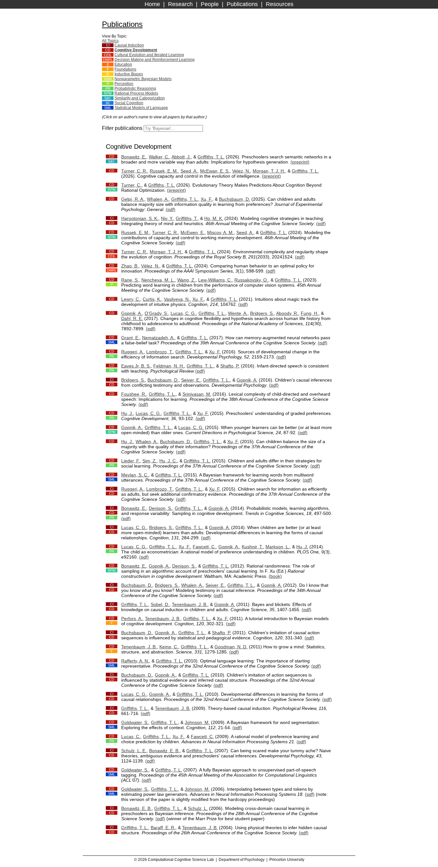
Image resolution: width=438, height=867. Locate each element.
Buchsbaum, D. (234, 199)
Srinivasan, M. (196, 394)
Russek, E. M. (164, 170)
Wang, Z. (186, 279)
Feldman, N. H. (168, 365)
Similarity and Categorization (139, 98)
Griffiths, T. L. (211, 156)
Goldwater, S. (134, 722)
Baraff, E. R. (163, 827)
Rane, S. (130, 279)
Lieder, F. (130, 460)
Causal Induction (129, 45)
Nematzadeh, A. (158, 337)
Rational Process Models (136, 93)
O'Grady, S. (156, 313)
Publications (242, 4)
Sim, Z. (149, 460)
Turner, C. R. (134, 170)
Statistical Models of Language (141, 107)
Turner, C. (131, 185)
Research (180, 4)
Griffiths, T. (187, 218)
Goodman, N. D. (231, 646)
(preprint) (300, 161)
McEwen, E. (193, 232)
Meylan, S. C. (134, 474)
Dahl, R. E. (132, 318)
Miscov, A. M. (220, 232)
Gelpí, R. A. (132, 199)
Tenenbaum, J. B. (189, 604)
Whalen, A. (158, 199)
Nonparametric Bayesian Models (143, 79)
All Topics (110, 40)
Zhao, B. (130, 265)
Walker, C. (159, 156)
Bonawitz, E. (133, 156)
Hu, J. (127, 413)
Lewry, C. (130, 299)
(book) (275, 576)
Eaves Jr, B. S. (136, 365)
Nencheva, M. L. (158, 279)
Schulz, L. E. (134, 750)
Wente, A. (238, 313)
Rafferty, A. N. (135, 660)
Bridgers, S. (262, 313)
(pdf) (170, 209)
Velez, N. (241, 170)
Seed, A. (189, 170)
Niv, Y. (167, 218)
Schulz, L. (198, 808)
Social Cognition (128, 103)
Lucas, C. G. (183, 313)
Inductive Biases (128, 74)
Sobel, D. (160, 604)
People (210, 4)
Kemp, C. (168, 646)
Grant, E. (130, 337)
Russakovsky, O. (251, 279)
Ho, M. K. (213, 218)
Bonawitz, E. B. (164, 750)
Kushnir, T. (252, 546)
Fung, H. (309, 313)
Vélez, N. (150, 265)
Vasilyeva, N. (177, 299)
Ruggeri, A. (132, 351)
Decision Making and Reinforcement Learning (154, 59)
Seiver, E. (190, 380)
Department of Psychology (242, 859)
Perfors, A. (131, 618)
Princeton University (286, 859)
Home (152, 4)
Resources (279, 4)
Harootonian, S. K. (139, 218)
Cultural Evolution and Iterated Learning (149, 55)
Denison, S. (160, 508)
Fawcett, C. (204, 546)
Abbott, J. (181, 156)
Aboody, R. (287, 313)
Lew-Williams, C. (215, 279)
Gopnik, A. (131, 313)
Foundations (125, 69)
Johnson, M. (197, 722)
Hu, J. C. (168, 460)
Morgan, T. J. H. (269, 170)
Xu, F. (206, 199)
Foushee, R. (133, 394)
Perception (123, 83)
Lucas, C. (130, 736)
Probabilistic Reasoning (135, 88)
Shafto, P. (230, 365)
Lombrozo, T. (159, 351)
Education (123, 64)
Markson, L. (277, 546)
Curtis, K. (152, 299)
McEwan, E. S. (215, 170)
